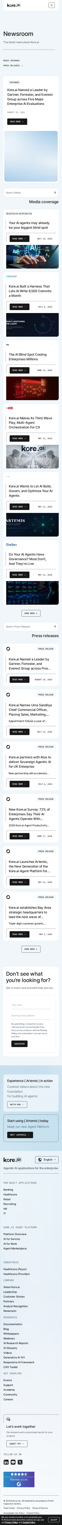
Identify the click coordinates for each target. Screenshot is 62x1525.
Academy (9, 1389)
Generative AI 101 (14, 1357)
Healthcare (10, 1194)
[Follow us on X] (20, 1462)
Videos (7, 1352)
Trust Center (9, 1508)
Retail (6, 1199)
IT (4, 1213)
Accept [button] (53, 1519)
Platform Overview (14, 1234)
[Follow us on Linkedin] (6, 1462)
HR (5, 1208)
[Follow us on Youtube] (13, 1462)
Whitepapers (11, 1333)
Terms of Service (40, 1508)
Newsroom (9, 1311)
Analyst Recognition (15, 1306)
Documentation (12, 1324)
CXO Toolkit (10, 1367)
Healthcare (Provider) (16, 1274)
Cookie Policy (29, 1522)
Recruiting (9, 1204)
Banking (8, 1189)
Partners (8, 1301)
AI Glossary (10, 1348)
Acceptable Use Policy (13, 1513)
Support (8, 1385)
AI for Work (10, 1243)
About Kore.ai (11, 1287)
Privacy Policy (11, 1522)
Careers (8, 1399)
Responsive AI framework (18, 1362)
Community (10, 1394)
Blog (6, 1329)
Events (7, 1380)
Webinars (9, 1338)
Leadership (10, 1292)
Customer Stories (13, 1296)
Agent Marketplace (15, 1248)
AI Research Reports (15, 1343)
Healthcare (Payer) (15, 1269)
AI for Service (11, 1239)
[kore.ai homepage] (13, 5)
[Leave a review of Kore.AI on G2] (18, 1479)
